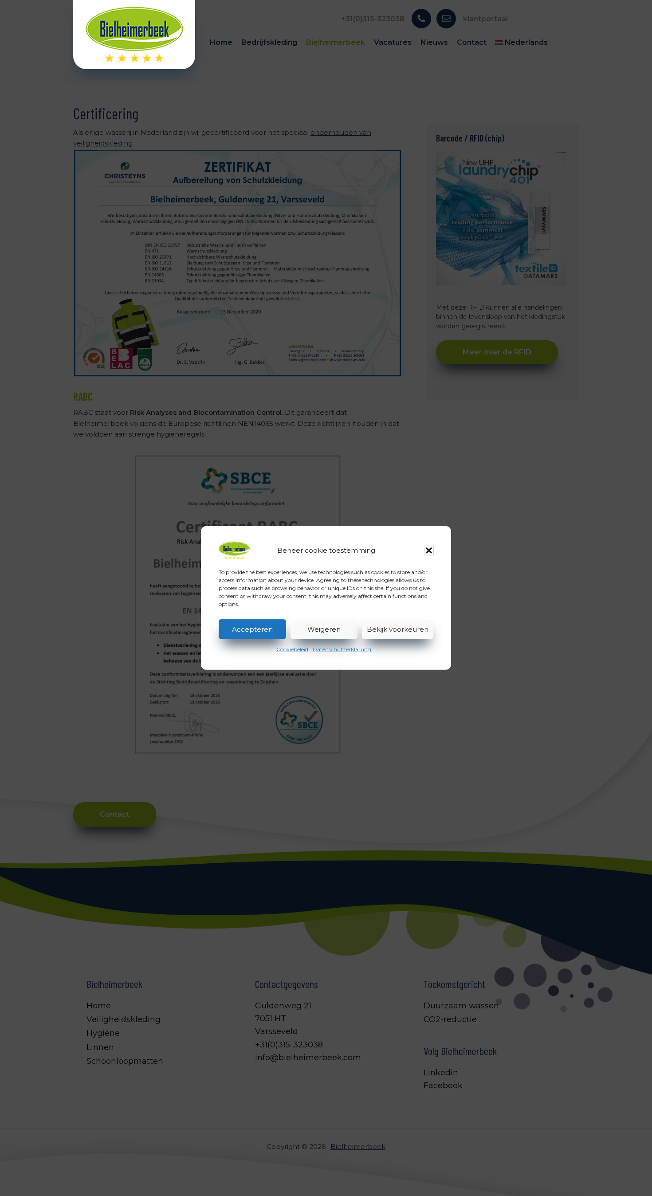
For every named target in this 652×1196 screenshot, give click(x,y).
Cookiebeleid (292, 649)
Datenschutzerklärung (342, 649)
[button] (428, 550)
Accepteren (252, 629)
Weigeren (324, 629)
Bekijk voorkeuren (397, 629)
